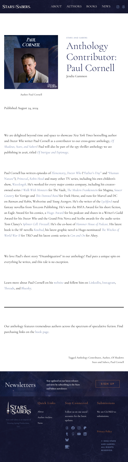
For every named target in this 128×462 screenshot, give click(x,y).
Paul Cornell (117, 362)
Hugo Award (55, 213)
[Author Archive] (45, 417)
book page (41, 332)
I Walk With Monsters (34, 190)
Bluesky (26, 288)
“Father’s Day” (92, 173)
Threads (9, 288)
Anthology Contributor (88, 357)
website (59, 283)
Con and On (77, 236)
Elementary (59, 173)
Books (91, 6)
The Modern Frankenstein (82, 190)
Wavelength (19, 184)
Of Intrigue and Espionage (52, 152)
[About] (41, 412)
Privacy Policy (104, 431)
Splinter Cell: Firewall (36, 224)
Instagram (108, 283)
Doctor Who (74, 173)
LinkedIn (95, 283)
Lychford (106, 201)
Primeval (22, 179)
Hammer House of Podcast (92, 224)
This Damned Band (47, 196)
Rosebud (39, 230)
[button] (108, 384)
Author (106, 357)
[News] (40, 423)
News (106, 6)
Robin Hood (37, 179)
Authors (74, 6)
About (56, 6)
